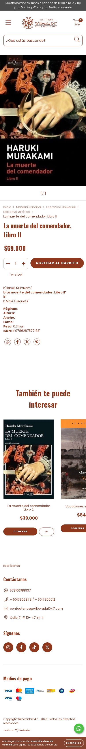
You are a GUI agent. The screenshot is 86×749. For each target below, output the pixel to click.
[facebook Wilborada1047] (21, 647)
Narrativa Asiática (16, 212)
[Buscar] (77, 39)
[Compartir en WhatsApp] (7, 342)
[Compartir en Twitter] (27, 344)
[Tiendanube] (17, 730)
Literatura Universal (61, 207)
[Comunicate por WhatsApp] (79, 729)
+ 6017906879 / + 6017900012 (32, 599)
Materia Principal (28, 207)
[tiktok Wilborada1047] (34, 647)
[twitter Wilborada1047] (47, 647)
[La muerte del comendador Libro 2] (46, 532)
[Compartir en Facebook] (18, 344)
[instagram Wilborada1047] (8, 647)
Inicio (7, 207)
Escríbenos (11, 566)
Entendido (74, 743)
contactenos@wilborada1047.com (36, 608)
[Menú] (8, 23)
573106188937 (20, 590)
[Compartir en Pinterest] (37, 344)
